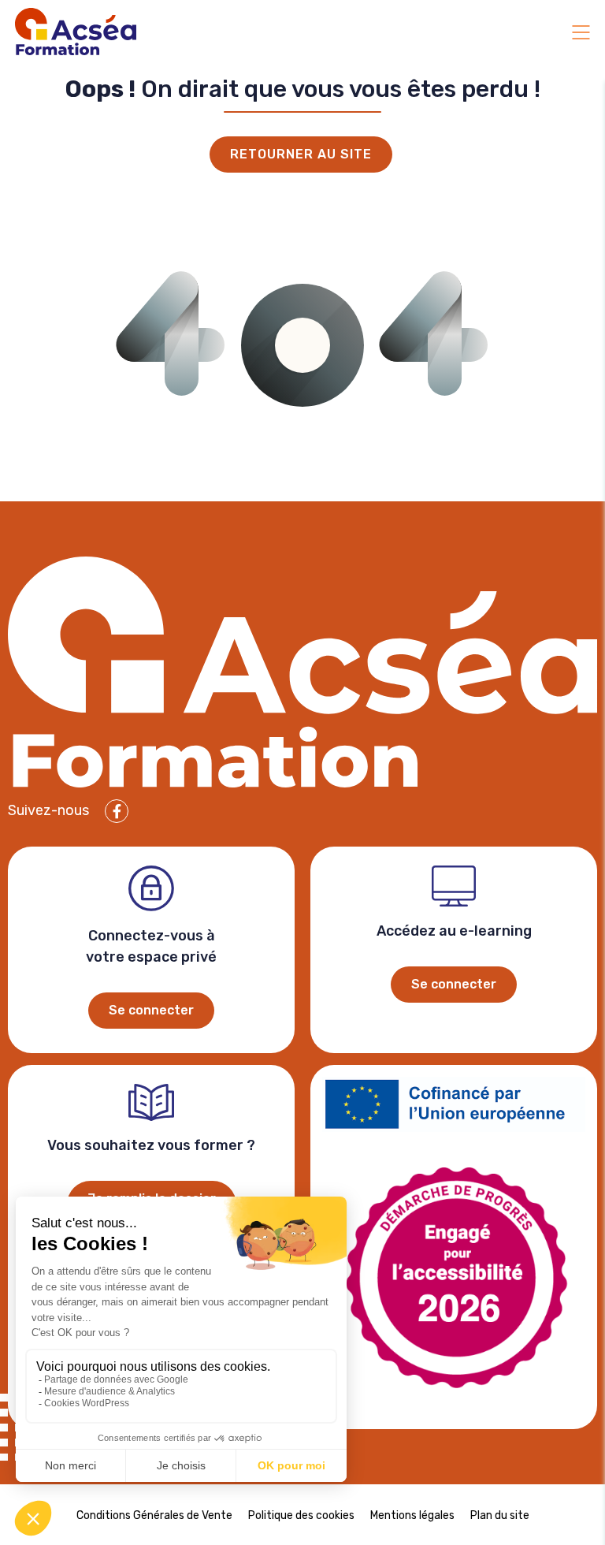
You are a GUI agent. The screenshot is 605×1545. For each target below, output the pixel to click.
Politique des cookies (301, 1515)
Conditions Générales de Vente (154, 1515)
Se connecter (151, 1010)
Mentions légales (412, 1515)
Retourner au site (301, 154)
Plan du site (499, 1515)
